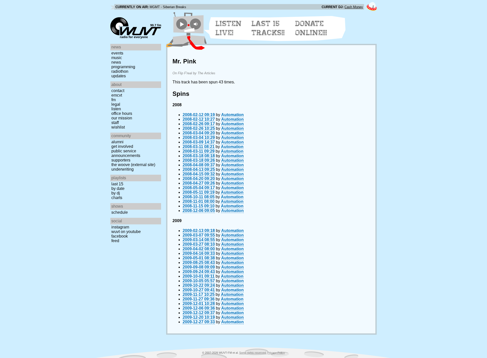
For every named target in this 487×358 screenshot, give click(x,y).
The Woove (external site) (133, 165)
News (116, 62)
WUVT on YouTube (126, 231)
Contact (117, 90)
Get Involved (122, 146)
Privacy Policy (276, 352)
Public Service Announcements (125, 153)
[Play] (181, 24)
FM (113, 100)
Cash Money (353, 7)
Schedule (119, 212)
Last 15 (117, 184)
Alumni (117, 142)
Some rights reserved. (253, 352)
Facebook (119, 236)
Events (117, 53)
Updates (118, 76)
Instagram (120, 227)
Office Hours (121, 113)
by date (118, 188)
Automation (232, 115)
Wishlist (118, 127)
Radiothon (119, 71)
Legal (115, 104)
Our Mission (121, 118)
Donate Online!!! (311, 28)
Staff (115, 122)
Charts (116, 197)
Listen (116, 109)
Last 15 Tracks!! (268, 28)
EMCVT (116, 95)
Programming (123, 67)
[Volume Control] (196, 24)
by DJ (115, 193)
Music (116, 58)
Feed (115, 241)
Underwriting (122, 169)
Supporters (120, 160)
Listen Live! (229, 28)
